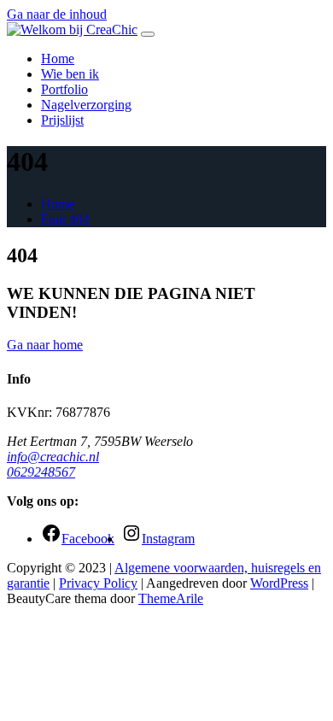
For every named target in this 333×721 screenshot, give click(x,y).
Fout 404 (65, 219)
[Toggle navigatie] (148, 34)
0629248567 (41, 472)
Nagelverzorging (86, 104)
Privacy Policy (98, 583)
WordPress (279, 583)
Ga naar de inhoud (57, 14)
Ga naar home (45, 344)
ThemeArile (170, 598)
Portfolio (64, 89)
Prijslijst (62, 120)
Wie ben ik (70, 74)
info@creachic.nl (53, 456)
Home (57, 58)
